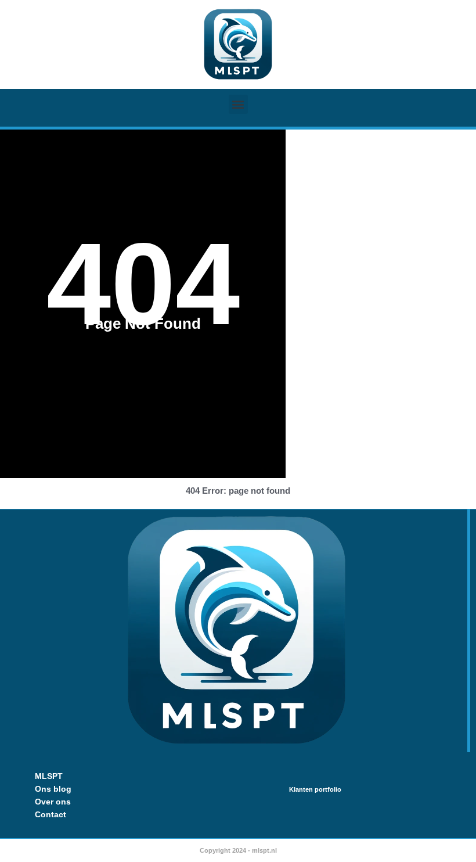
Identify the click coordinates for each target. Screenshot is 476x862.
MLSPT (49, 776)
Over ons (53, 801)
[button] (238, 104)
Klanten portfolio (315, 789)
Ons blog (53, 788)
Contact (50, 814)
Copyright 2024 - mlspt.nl (238, 850)
